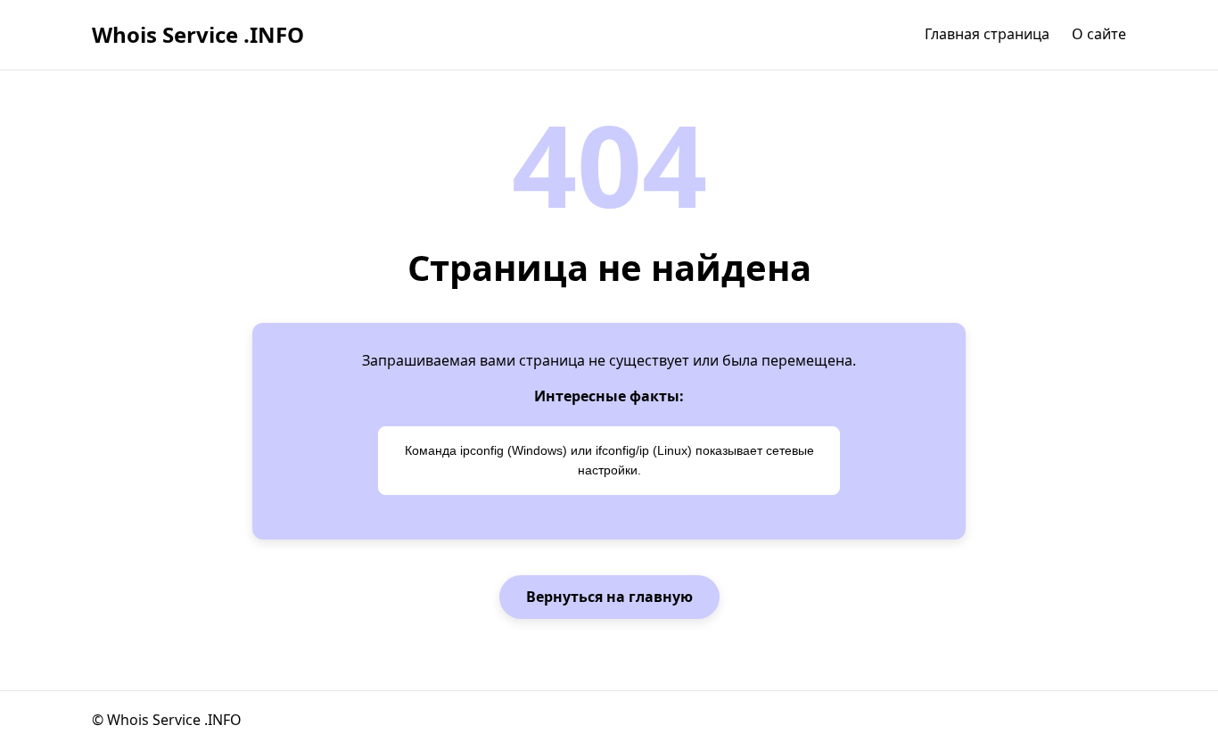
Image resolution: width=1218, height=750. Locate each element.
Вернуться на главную (609, 596)
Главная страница (987, 34)
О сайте (1099, 34)
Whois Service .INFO (198, 34)
